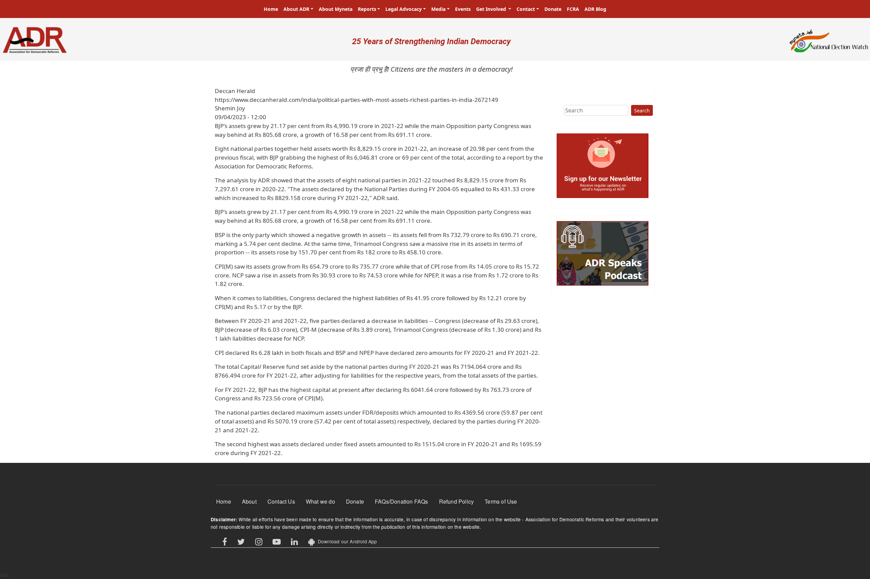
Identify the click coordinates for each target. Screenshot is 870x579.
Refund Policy (456, 501)
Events (463, 9)
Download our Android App (346, 541)
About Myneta (335, 9)
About (249, 501)
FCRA (573, 9)
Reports (367, 9)
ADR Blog (595, 9)
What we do (320, 501)
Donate (552, 9)
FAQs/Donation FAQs (401, 501)
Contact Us (281, 501)
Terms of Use (501, 501)
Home (271, 9)
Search (642, 110)
